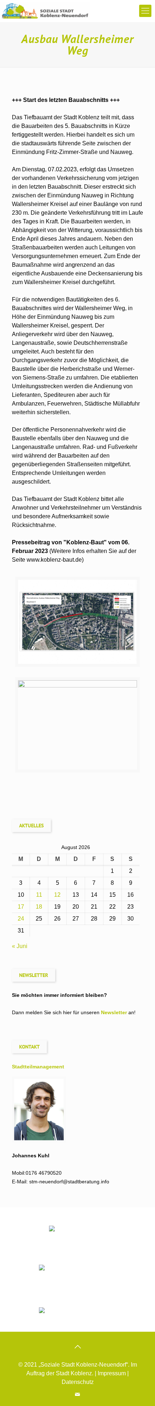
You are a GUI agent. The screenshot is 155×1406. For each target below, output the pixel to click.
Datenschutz (78, 1382)
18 (39, 907)
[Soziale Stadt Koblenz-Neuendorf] (45, 11)
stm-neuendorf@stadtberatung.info (69, 1181)
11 (39, 895)
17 (21, 907)
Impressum (112, 1373)
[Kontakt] (77, 1394)
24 (21, 919)
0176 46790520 (44, 1173)
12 (57, 895)
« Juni (19, 946)
